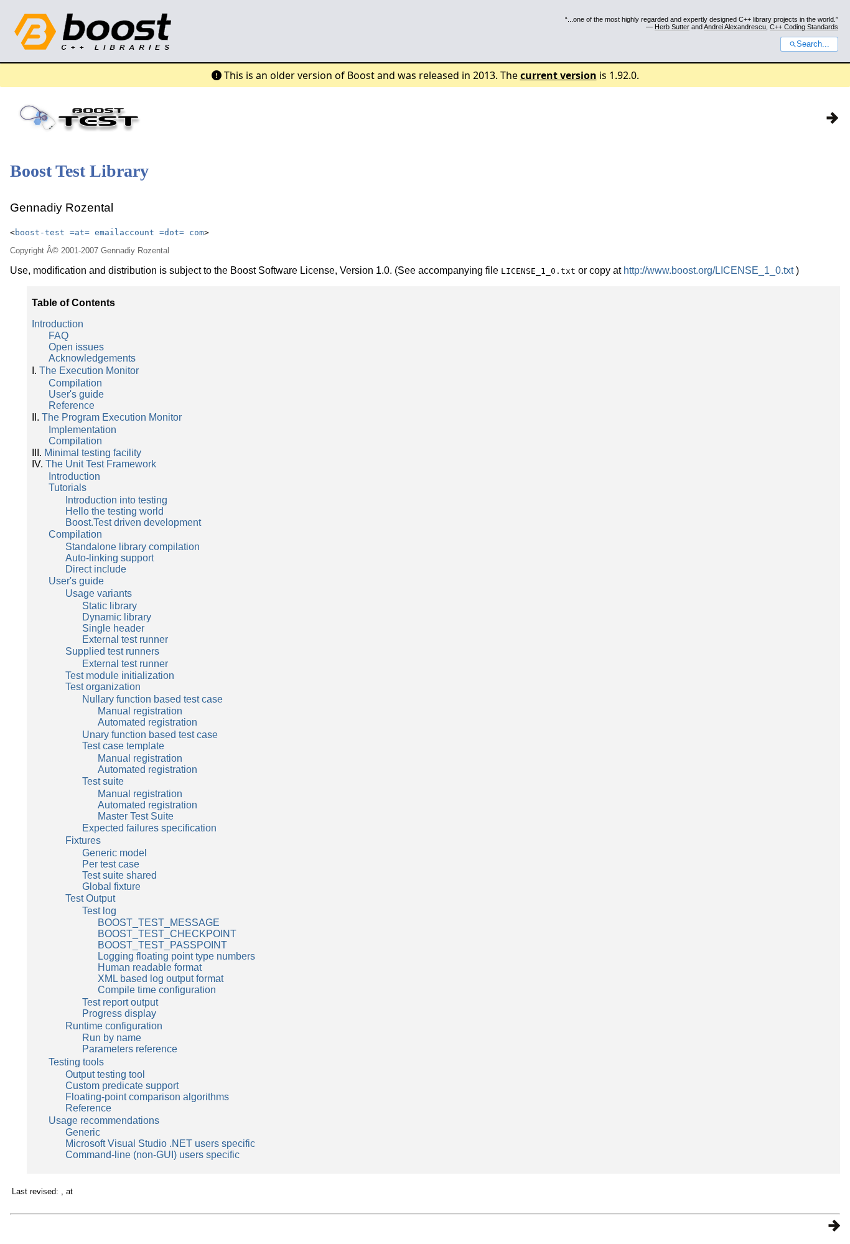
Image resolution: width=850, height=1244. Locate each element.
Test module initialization (119, 675)
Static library (109, 606)
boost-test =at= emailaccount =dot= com (109, 232)
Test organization (103, 686)
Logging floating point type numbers (176, 956)
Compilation (75, 383)
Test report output (120, 1002)
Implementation (82, 429)
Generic (82, 1132)
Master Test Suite (136, 816)
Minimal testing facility (92, 452)
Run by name (111, 1037)
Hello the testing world (114, 511)
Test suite (103, 781)
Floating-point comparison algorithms (147, 1097)
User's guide (76, 394)
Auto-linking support (109, 558)
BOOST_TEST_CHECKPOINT (167, 933)
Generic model (114, 853)
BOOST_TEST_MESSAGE (159, 922)
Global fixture (111, 886)
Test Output (90, 898)
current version (558, 75)
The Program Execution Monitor (112, 417)
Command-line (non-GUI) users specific (152, 1154)
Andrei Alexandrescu (735, 26)
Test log (99, 910)
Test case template (123, 746)
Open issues (76, 347)
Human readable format (150, 967)
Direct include (95, 569)
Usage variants (98, 593)
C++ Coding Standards (804, 26)
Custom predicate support (122, 1085)
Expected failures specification (149, 828)
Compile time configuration (157, 989)
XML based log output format (160, 978)
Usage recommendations (104, 1120)
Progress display (119, 1013)
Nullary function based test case (152, 699)
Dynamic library (116, 617)
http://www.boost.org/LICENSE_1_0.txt (708, 270)
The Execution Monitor (89, 370)
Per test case (110, 864)
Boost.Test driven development (133, 522)
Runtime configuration (113, 1026)
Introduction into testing (116, 500)
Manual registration (140, 711)
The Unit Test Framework (100, 464)
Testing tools (76, 1062)
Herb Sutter (672, 26)
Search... (812, 44)
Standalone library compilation (132, 546)
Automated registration (147, 722)
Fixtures (83, 840)
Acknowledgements (92, 358)
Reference (72, 405)
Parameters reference (129, 1049)
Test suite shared (119, 875)
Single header (113, 628)
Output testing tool (105, 1074)
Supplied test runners (112, 651)
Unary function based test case (150, 734)
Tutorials (67, 487)
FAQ (58, 335)
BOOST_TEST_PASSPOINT (162, 945)
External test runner (125, 639)
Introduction (57, 324)
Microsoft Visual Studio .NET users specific (160, 1143)
